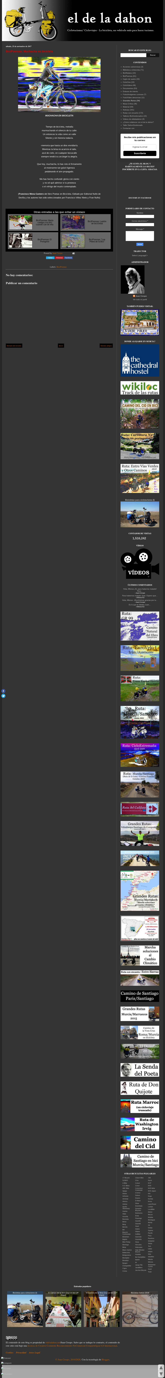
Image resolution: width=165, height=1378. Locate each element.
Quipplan (151, 1241)
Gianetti (138, 1224)
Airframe (125, 1196)
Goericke (138, 1237)
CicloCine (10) (128, 82)
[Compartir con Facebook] (61, 263)
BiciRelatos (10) (129, 73)
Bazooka (125, 1219)
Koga (150, 1196)
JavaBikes (138, 1267)
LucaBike (151, 1209)
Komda (150, 1199)
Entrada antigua (106, 345)
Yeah (150, 1272)
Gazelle (138, 1221)
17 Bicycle (126, 1178)
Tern (149, 1246)
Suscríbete (140, 153)
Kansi (150, 1180)
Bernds (124, 1227)
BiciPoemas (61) (129, 76)
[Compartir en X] (59, 263)
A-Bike (124, 1183)
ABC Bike (125, 1188)
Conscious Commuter (139, 1189)
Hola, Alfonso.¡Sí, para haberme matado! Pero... (140, 590)
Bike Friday (126, 1242)
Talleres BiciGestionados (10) (135, 116)
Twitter (50, 258)
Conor (137, 1186)
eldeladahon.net (53, 1342)
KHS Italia (151, 1188)
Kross (150, 1201)
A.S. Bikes (126, 1186)
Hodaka (138, 1254)
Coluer (137, 1183)
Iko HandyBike (140, 1257)
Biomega (125, 1245)
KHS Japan (152, 1191)
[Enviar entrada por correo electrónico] (73, 253)
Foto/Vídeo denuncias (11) (134, 97)
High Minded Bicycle (139, 1251)
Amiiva (124, 1204)
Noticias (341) (128, 110)
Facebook (68, 258)
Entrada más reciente (14, 345)
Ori (149, 1225)
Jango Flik (138, 1265)
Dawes (137, 1198)
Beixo (124, 1222)
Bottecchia (126, 1253)
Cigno (124, 1268)
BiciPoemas (62, 266)
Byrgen (124, 1263)
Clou (137, 1180)
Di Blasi (138, 1201)
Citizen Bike (139, 1178)
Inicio (61, 345)
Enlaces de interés (130, 91)
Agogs (124, 1191)
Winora (150, 1262)
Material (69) (128, 107)
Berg (124, 1224)
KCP (149, 1183)
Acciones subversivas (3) (133, 67)
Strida (150, 1243)
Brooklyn (125, 1260)
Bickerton (125, 1237)
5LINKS (125, 1180)
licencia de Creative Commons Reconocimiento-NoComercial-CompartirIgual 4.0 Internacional (72, 1345)
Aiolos (124, 1193)
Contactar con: (129, 128)
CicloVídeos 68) (129, 85)
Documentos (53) (130, 88)
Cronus (137, 1193)
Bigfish (124, 1239)
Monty (150, 1222)
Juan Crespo (141, 296)
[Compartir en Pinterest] (64, 263)
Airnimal (125, 1199)
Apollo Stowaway (126, 1207)
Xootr (150, 1269)
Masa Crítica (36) (130, 104)
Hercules (138, 1245)
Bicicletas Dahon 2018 (140, 1293)
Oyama (150, 1230)
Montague (151, 1220)
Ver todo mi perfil (140, 299)
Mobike (150, 1217)
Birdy (124, 1247)
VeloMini (151, 1257)
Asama (124, 1211)
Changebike (126, 1266)
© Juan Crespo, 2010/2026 (67, 1359)
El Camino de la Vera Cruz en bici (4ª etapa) (63, 1294)
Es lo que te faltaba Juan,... (140, 605)
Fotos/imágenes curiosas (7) (134, 94)
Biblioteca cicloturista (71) (133, 70)
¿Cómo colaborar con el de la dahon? (138, 122)
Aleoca (124, 1201)
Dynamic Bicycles (138, 1209)
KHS (149, 1186)
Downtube (138, 1206)
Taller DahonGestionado (133, 125)
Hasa (137, 1242)
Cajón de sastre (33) (131, 79)
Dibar (137, 1203)
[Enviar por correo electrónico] (54, 263)
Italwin (137, 1260)
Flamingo (138, 1218)
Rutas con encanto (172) (133, 113)
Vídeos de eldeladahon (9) (134, 119)
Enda (137, 1216)
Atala (124, 1214)
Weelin (150, 1259)
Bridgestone (126, 1255)
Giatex (137, 1229)
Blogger (105, 1359)
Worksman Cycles (151, 1265)
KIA (149, 1193)
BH (123, 1230)
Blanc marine (127, 1250)
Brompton (125, 1258)
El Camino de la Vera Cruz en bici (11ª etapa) (101, 1294)
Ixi (136, 1262)
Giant (137, 1226)
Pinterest (59, 258)
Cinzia (124, 1271)
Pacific (150, 1233)
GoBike (137, 1234)
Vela (149, 1254)
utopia (150, 1251)
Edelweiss (138, 1213)
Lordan (150, 1207)
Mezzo (150, 1215)
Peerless (151, 1238)
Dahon (137, 1195)
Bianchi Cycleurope (126, 1233)
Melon (150, 1212)
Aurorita (125, 1216)
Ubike (150, 1249)
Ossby (150, 1228)
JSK (149, 1178)
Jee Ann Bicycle (140, 1270)
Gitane (137, 1231)
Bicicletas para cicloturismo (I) (140, 500)
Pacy (149, 1236)
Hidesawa (138, 1247)
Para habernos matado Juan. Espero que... (140, 596)
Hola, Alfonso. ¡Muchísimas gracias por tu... (140, 600)
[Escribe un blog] (57, 263)
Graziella (138, 1239)
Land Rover (152, 1204)
